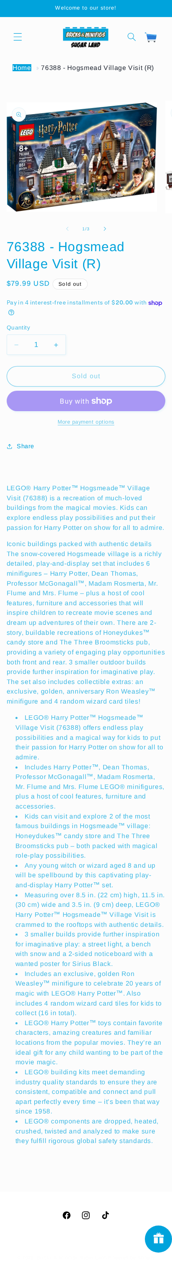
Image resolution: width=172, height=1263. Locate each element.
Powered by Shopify (131, 1257)
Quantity (18, 327)
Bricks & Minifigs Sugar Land (72, 1257)
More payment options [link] (86, 422)
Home (22, 67)
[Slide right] (105, 229)
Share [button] (25, 446)
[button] (17, 36)
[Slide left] (67, 229)
